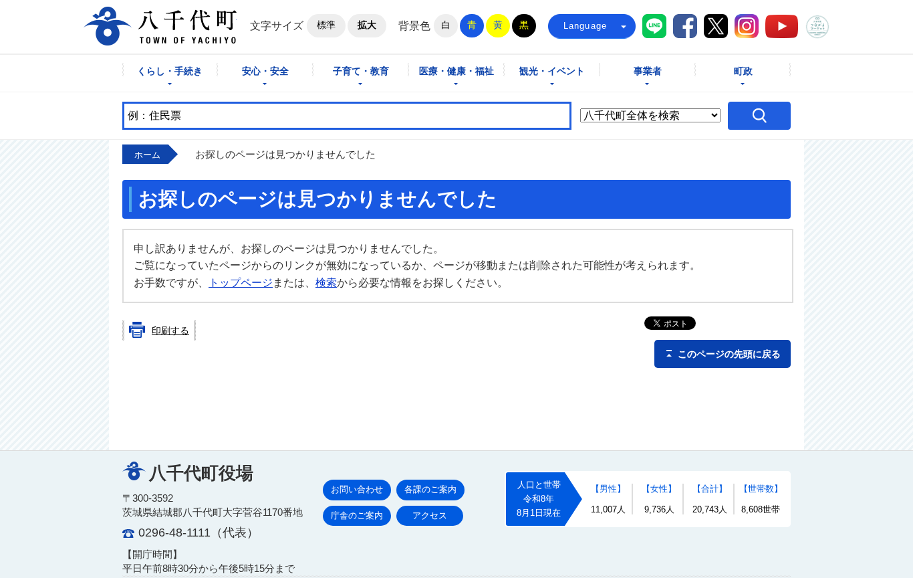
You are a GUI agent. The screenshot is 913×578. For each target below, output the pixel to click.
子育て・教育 (361, 71)
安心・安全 (265, 71)
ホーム (147, 155)
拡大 (367, 24)
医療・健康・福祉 (456, 71)
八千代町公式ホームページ (160, 26)
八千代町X (716, 26)
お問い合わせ (357, 489)
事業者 (648, 71)
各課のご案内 (430, 489)
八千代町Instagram (747, 26)
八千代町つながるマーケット (817, 26)
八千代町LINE (654, 26)
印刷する (170, 330)
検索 (326, 282)
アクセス (429, 515)
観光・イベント (552, 71)
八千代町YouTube (781, 26)
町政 (743, 71)
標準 (326, 24)
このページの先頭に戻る (729, 354)
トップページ (241, 282)
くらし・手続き (170, 71)
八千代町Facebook (685, 26)
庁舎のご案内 (357, 515)
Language (585, 26)
